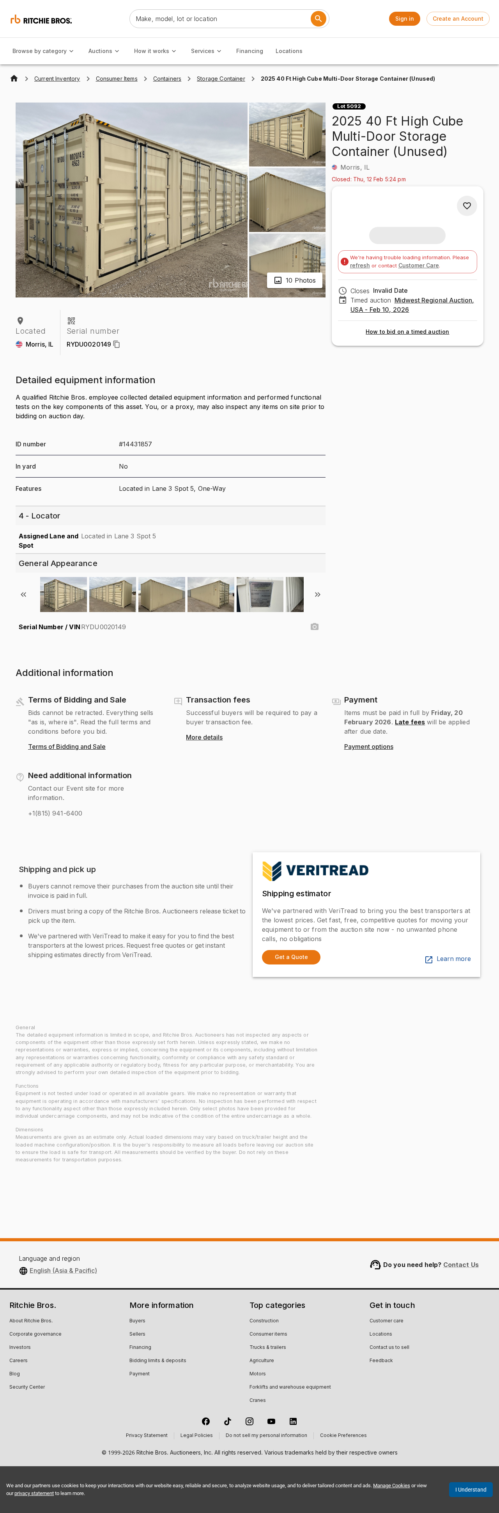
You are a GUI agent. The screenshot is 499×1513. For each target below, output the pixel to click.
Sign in (404, 18)
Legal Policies (196, 1435)
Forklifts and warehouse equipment (290, 1387)
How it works (151, 51)
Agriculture (262, 1360)
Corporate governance (35, 1334)
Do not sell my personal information (266, 1435)
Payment (139, 1374)
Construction (264, 1321)
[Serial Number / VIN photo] (314, 627)
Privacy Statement (147, 1435)
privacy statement (34, 1493)
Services (202, 51)
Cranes (258, 1400)
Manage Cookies (391, 1485)
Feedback (381, 1360)
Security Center (27, 1387)
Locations (289, 51)
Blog (14, 1374)
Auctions (100, 51)
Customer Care (418, 265)
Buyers (137, 1321)
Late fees (410, 722)
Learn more (454, 959)
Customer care (386, 1321)
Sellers (137, 1334)
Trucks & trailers (268, 1347)
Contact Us (461, 1265)
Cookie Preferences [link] (343, 1435)
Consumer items (268, 1334)
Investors (20, 1347)
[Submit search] (318, 19)
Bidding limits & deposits (157, 1360)
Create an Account (458, 18)
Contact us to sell (389, 1347)
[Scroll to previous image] (23, 594)
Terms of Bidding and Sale (67, 747)
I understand (471, 1489)
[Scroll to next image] (317, 594)
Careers (18, 1360)
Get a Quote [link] (291, 957)
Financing (249, 51)
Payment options (368, 747)
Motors (258, 1374)
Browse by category (39, 51)
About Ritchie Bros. (31, 1321)
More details (204, 737)
